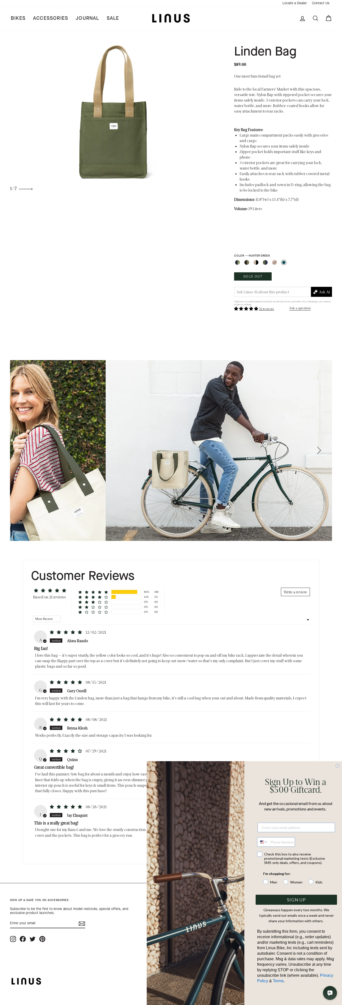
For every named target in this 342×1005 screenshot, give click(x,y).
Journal (87, 18)
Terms (278, 981)
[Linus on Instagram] (13, 939)
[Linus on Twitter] (33, 939)
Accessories (50, 18)
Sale (113, 18)
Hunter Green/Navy (265, 262)
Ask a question (300, 308)
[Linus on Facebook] (23, 939)
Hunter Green (283, 262)
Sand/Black (256, 262)
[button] (246, 308)
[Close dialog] (337, 765)
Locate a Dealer (294, 3)
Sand (274, 262)
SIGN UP (296, 899)
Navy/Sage (237, 262)
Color (252, 256)
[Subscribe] (82, 923)
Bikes (18, 18)
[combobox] (262, 841)
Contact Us (320, 3)
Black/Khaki (246, 262)
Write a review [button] (295, 591)
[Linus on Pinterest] (42, 939)
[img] (66, 632)
